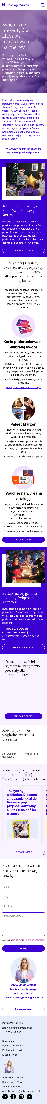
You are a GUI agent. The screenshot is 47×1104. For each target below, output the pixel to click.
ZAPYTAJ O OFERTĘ (23, 539)
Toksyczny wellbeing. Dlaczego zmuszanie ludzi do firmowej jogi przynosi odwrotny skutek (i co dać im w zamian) (22, 802)
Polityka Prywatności (13, 1045)
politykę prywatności (33, 939)
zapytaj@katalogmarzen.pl (17, 1027)
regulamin (17, 939)
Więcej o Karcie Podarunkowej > (23, 387)
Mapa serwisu (9, 1054)
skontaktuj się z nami (23, 250)
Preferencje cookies (13, 1050)
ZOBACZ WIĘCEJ (24, 852)
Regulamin (8, 1041)
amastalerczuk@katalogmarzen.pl (23, 997)
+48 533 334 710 (23, 993)
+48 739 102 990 (11, 1032)
